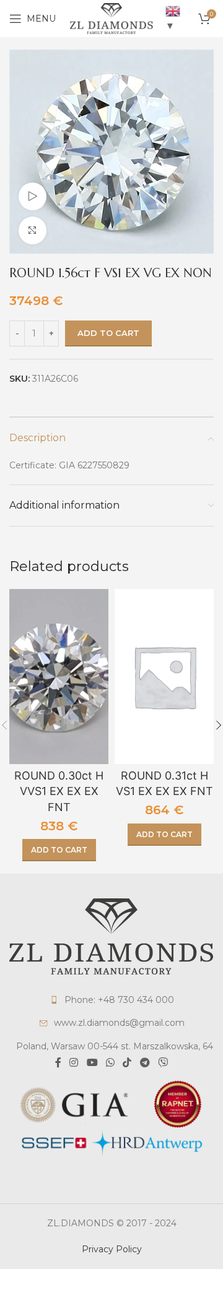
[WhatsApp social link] (110, 1062)
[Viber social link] (163, 1062)
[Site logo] (111, 18)
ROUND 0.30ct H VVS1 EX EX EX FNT (58, 791)
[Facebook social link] (58, 1062)
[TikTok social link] (127, 1062)
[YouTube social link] (92, 1062)
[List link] (111, 1000)
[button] (59, 850)
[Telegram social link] (145, 1062)
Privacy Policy (112, 1249)
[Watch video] (32, 196)
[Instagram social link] (74, 1062)
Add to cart (108, 333)
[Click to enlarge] (32, 230)
